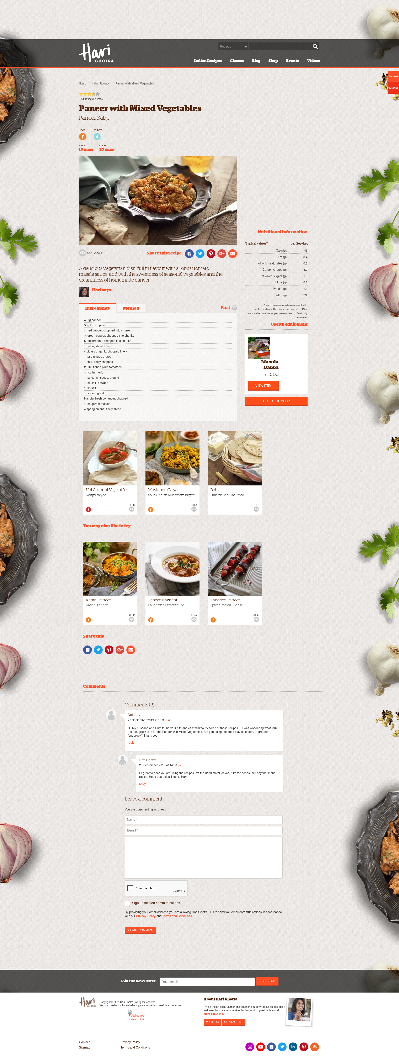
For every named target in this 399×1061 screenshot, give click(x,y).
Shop (273, 61)
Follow (393, 76)
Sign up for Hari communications (156, 903)
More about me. (214, 1014)
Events (292, 61)
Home (82, 83)
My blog (212, 1022)
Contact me (233, 1022)
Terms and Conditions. (177, 915)
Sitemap (84, 1047)
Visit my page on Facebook (271, 1046)
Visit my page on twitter (282, 1046)
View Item (263, 385)
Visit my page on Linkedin (293, 1046)
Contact (84, 1042)
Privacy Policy (146, 915)
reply (131, 742)
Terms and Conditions (135, 1047)
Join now (267, 981)
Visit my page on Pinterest (303, 1046)
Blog (256, 61)
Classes (237, 61)
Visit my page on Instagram (249, 1046)
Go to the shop (276, 401)
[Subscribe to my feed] (314, 1046)
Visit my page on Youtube (260, 1046)
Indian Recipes (208, 61)
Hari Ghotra (96, 52)
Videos (313, 61)
